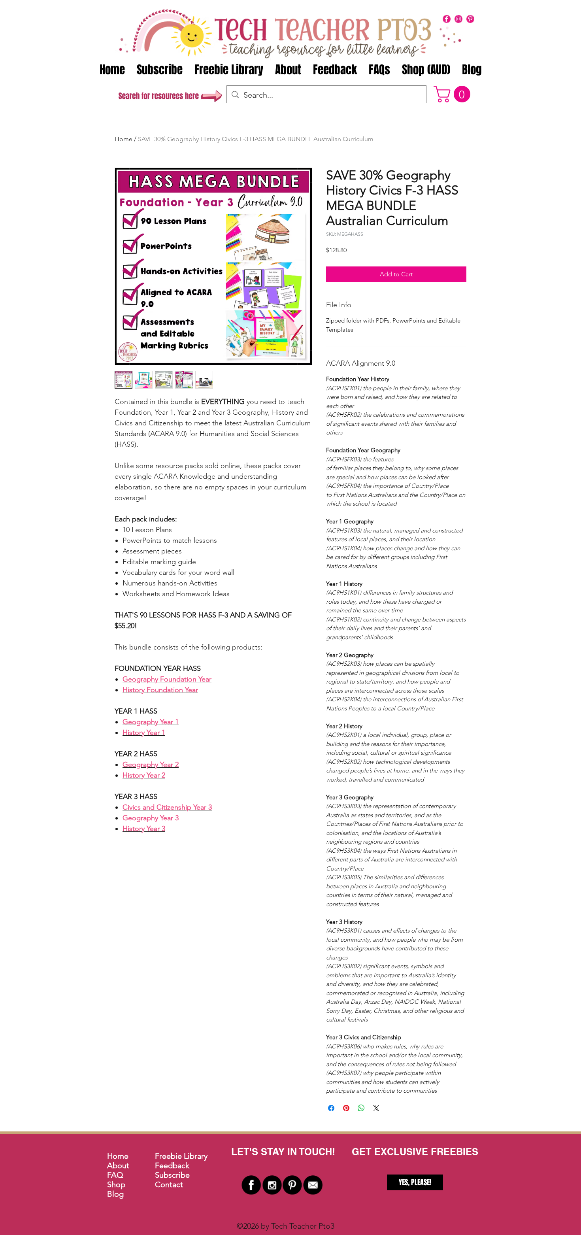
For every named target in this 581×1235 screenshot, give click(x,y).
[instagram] (458, 19)
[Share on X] (376, 1108)
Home (123, 139)
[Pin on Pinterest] (346, 1108)
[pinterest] (470, 19)
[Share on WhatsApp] (361, 1108)
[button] (454, 94)
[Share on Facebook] (331, 1108)
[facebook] (447, 19)
